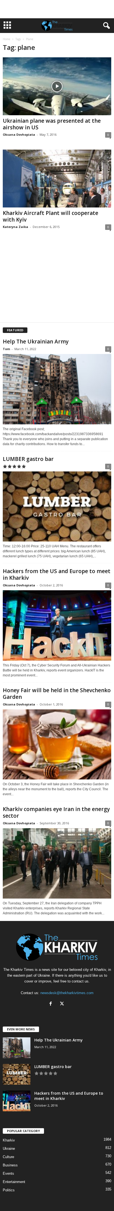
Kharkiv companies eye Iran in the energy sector (56, 812)
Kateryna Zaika (15, 227)
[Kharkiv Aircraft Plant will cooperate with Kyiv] (57, 178)
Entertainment (14, 1182)
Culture (8, 1157)
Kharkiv (9, 1140)
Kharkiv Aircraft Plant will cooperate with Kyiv (50, 216)
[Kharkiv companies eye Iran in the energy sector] (57, 863)
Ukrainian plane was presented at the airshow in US (52, 124)
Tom (6, 349)
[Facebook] (52, 1004)
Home (6, 39)
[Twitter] (63, 1004)
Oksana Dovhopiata (19, 134)
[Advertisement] (57, 9)
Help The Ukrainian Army (36, 341)
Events (8, 1173)
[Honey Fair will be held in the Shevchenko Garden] (57, 744)
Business (10, 1165)
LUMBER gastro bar (28, 459)
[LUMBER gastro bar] (57, 506)
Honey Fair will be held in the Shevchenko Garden (57, 694)
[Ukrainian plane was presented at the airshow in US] (57, 86)
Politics (9, 1190)
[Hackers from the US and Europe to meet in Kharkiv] (57, 625)
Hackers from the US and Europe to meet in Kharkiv (56, 574)
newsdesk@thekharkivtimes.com (67, 993)
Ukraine (9, 1148)
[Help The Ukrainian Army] (57, 389)
